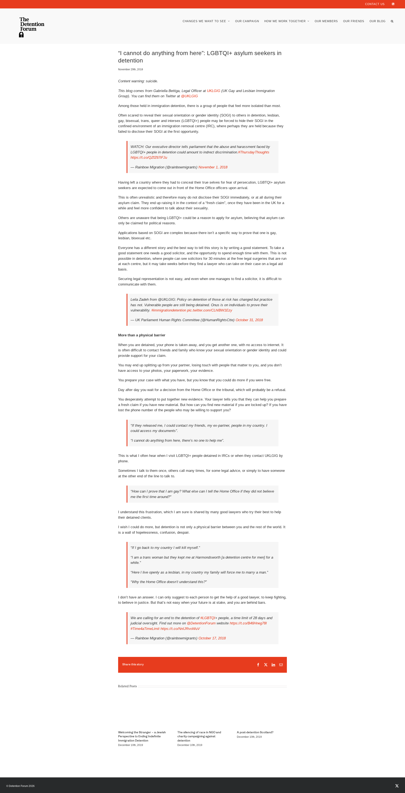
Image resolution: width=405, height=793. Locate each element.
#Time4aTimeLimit (145, 629)
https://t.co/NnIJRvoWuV (180, 629)
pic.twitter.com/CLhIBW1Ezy (209, 310)
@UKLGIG (189, 96)
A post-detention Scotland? (255, 732)
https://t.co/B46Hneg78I (248, 623)
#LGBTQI (207, 618)
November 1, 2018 (212, 167)
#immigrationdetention (168, 310)
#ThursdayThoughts (253, 152)
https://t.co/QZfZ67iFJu (149, 158)
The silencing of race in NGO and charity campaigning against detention (199, 736)
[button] (392, 21)
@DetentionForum (201, 623)
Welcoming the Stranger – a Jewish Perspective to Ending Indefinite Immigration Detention (142, 736)
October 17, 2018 (212, 638)
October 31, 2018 (249, 320)
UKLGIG (213, 91)
